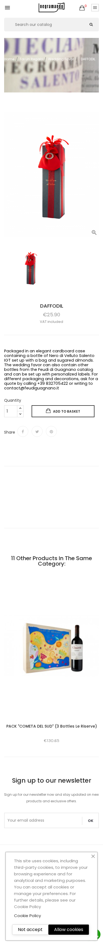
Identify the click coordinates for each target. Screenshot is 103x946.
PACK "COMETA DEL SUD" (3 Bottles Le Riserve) (51, 726)
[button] (82, 8)
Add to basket (66, 411)
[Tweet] (37, 431)
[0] (82, 8)
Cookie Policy (27, 915)
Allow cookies (68, 929)
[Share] (22, 431)
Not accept (30, 929)
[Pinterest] (51, 431)
